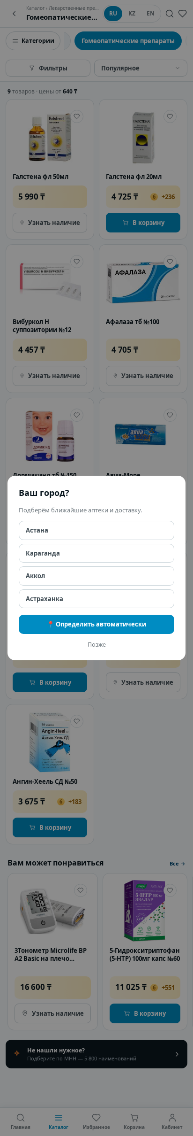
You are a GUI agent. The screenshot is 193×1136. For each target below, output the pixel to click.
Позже (97, 645)
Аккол (35, 576)
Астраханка (44, 599)
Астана (37, 530)
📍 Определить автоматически (96, 624)
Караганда (43, 553)
